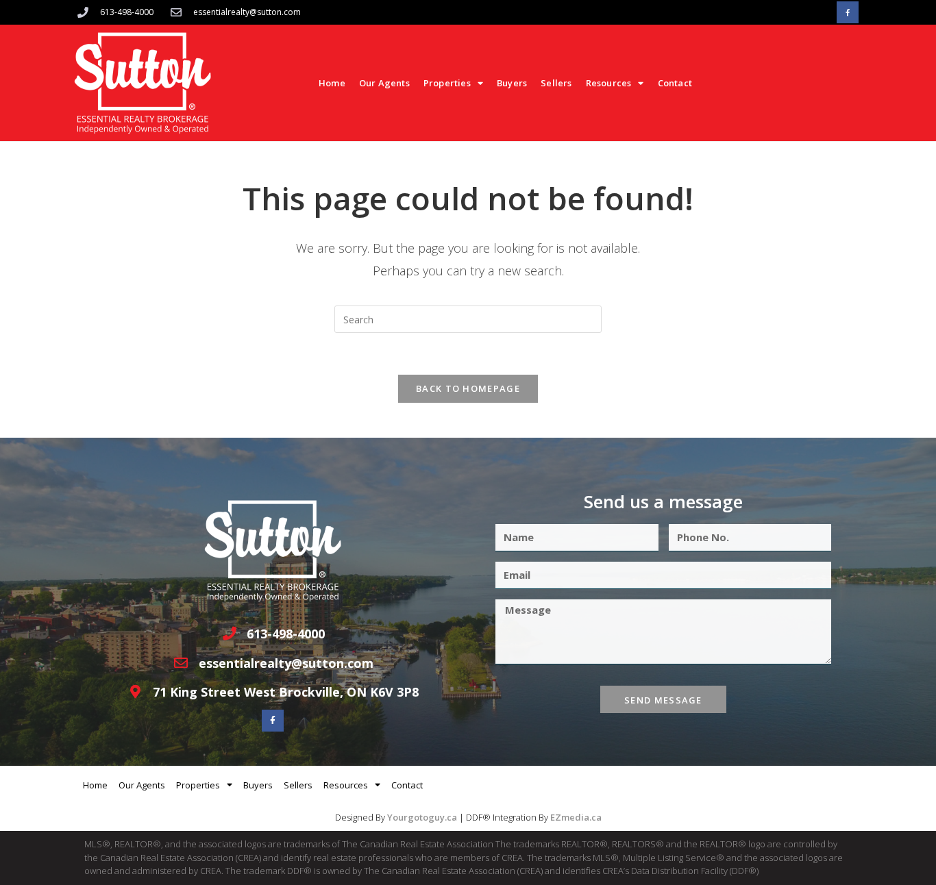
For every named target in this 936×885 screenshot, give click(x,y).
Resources (609, 83)
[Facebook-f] (848, 12)
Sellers (556, 83)
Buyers (512, 83)
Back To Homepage (468, 388)
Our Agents (384, 83)
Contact (675, 83)
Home (332, 83)
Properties (447, 83)
